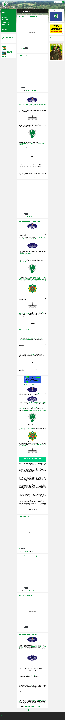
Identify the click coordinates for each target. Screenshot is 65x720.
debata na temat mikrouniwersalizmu (38, 454)
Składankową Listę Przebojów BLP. (35, 366)
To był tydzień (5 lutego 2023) (26, 385)
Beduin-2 (20, 87)
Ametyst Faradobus (27, 51)
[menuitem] (8, 11)
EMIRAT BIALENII (9, 46)
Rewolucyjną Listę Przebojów (41, 172)
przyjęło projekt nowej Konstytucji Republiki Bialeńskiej (37, 402)
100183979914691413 (21, 48)
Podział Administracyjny (11, 48)
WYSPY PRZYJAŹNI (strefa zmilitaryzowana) (11, 52)
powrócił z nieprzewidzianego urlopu (36, 393)
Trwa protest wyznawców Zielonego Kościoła (26, 428)
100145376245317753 (21, 587)
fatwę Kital (31, 685)
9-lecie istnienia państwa (30, 354)
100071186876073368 (21, 627)
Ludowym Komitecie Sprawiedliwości (25, 255)
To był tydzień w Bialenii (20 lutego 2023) (29, 221)
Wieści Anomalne (36, 51)
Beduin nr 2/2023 (23, 55)
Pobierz (26, 48)
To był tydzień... (36, 373)
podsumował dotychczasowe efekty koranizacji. (38, 280)
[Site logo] (4, 7)
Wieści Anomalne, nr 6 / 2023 (26, 595)
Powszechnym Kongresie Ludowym (25, 253)
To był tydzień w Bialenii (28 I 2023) (28, 556)
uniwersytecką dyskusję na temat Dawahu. (34, 123)
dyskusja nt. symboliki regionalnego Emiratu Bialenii (32, 675)
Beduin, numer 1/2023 (24, 516)
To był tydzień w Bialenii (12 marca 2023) (29, 95)
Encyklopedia (4, 56)
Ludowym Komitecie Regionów (24, 254)
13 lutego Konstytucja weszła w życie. (38, 232)
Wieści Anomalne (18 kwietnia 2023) (28, 16)
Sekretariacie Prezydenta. (23, 261)
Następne (35, 709)
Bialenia (32, 51)
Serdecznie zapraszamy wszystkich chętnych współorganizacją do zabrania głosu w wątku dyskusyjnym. (32, 143)
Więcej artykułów (5, 41)
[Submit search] (63, 2)
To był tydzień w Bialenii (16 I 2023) (28, 634)
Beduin (32, 90)
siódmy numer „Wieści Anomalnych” (28, 341)
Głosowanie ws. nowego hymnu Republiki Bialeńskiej (27, 663)
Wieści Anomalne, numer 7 (25, 182)
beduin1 (20, 548)
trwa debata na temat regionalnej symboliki (32, 295)
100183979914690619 (21, 213)
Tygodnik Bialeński (36, 177)
